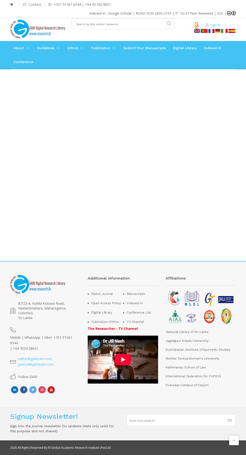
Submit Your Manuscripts (144, 48)
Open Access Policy (106, 303)
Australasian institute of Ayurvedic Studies (198, 349)
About (19, 48)
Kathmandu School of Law (186, 367)
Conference (23, 62)
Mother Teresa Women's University (192, 358)
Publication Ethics (105, 322)
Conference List (139, 312)
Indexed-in (135, 303)
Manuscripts (136, 294)
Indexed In (212, 48)
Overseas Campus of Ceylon (187, 385)
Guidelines (46, 48)
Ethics (73, 48)
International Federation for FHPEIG (193, 376)
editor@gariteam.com (35, 358)
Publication (100, 48)
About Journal (102, 294)
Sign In (215, 25)
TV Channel (135, 322)
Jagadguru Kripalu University (187, 341)
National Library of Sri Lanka (187, 332)
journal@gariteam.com (36, 364)
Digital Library (185, 48)
